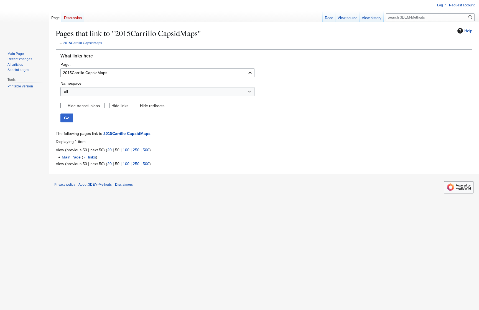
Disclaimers (124, 184)
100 (126, 150)
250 (136, 150)
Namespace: (71, 83)
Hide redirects (152, 106)
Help (468, 31)
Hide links (119, 106)
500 (146, 150)
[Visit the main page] (24, 22)
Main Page (71, 157)
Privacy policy (64, 184)
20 (109, 150)
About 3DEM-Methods (95, 184)
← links (89, 157)
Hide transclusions (84, 106)
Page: (65, 64)
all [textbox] (66, 91)
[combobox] (157, 72)
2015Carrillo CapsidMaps (82, 43)
